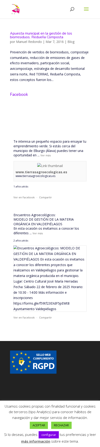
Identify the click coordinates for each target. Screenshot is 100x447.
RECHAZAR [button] (61, 425)
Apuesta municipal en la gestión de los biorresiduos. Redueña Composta (41, 35)
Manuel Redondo (29, 41)
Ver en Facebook (24, 197)
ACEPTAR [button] (39, 425)
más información (35, 441)
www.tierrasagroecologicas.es (41, 172)
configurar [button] (48, 435)
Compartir (45, 197)
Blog (70, 41)
